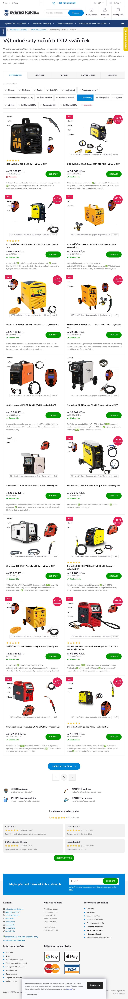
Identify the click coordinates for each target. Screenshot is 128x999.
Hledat (76, 12)
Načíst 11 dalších (62, 766)
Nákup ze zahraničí (94, 934)
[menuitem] (17, 23)
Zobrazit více (64, 858)
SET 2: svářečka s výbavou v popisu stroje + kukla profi (90, 154)
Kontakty (15, 3)
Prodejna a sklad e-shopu (16, 967)
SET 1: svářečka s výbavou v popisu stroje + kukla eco (30, 235)
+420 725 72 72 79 (12, 912)
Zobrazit (53, 174)
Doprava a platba (93, 916)
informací (69, 989)
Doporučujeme (15, 75)
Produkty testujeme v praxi (16, 963)
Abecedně (112, 75)
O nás (5, 3)
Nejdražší (64, 75)
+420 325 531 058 (13, 915)
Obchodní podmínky (94, 927)
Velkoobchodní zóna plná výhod (99, 938)
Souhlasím (95, 985)
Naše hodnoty (11, 981)
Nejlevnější (39, 75)
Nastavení (32, 994)
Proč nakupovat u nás (95, 923)
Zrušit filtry (88, 105)
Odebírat (110, 881)
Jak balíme (91, 912)
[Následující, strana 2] (64, 777)
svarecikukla (9, 918)
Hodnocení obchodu (64, 811)
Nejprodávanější (88, 75)
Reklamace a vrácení (94, 930)
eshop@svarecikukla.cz (14, 909)
